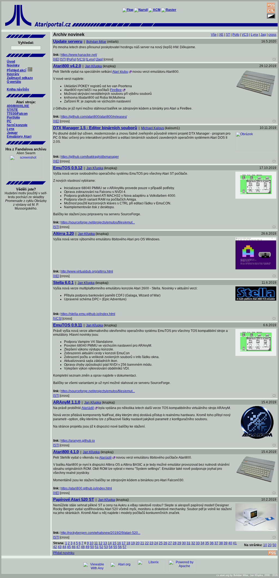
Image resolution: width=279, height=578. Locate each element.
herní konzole (17, 125)
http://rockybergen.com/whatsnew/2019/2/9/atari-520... (100, 533)
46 (73, 547)
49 (87, 547)
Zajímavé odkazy (20, 78)
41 (235, 543)
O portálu (14, 82)
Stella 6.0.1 (63, 282)
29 (179, 543)
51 (97, 547)
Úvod (11, 61)
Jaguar (12, 133)
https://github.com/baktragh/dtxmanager (89, 157)
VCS (245, 35)
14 (110, 543)
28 (175, 543)
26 (165, 543)
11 (96, 543)
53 (106, 547)
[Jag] (99, 59)
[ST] (63, 59)
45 (69, 547)
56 (120, 547)
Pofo (235, 35)
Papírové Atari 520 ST (73, 499)
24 (156, 543)
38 (221, 543)
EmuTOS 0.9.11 (67, 325)
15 (114, 543)
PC (9, 121)
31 (188, 543)
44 (64, 547)
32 (193, 543)
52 (101, 547)
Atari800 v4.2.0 (67, 65)
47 (78, 547)
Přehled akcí (16, 70)
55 (115, 547)
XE (221, 35)
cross (272, 35)
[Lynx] (90, 59)
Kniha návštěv (18, 89)
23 (151, 543)
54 (111, 547)
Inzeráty (13, 74)
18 (128, 543)
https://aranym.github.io (77, 441)
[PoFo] (71, 59)
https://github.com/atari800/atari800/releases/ (93, 117)
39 (226, 543)
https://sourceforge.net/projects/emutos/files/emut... (97, 222)
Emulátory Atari (19, 136)
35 (207, 543)
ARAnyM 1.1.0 (66, 402)
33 (198, 543)
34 (202, 543)
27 (170, 543)
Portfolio (13, 117)
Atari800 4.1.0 (66, 451)
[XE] (56, 59)
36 (212, 543)
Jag (263, 35)
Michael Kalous (152, 128)
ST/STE (12, 110)
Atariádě (87, 408)
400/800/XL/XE (18, 106)
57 (124, 547)
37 (216, 543)
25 (161, 543)
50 (92, 547)
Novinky (13, 65)
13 (105, 543)
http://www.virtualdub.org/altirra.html (86, 271)
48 (83, 547)
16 (119, 543)
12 (100, 543)
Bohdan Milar (96, 42)
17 (124, 543)
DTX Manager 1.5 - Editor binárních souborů (95, 127)
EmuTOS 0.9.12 (67, 167)
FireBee (116, 90)
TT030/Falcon (17, 114)
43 (60, 547)
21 (142, 543)
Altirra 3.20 (63, 233)
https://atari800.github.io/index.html (86, 488)
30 (184, 543)
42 (55, 547)
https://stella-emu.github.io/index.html (87, 314)
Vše (214, 35)
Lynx (10, 129)
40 (230, 543)
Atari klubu (120, 72)
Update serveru (67, 41)
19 (133, 543)
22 (147, 543)
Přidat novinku (63, 553)
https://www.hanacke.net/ (78, 55)
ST (228, 35)
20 (138, 543)
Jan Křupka (93, 66)
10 (91, 543)
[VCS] (81, 59)
